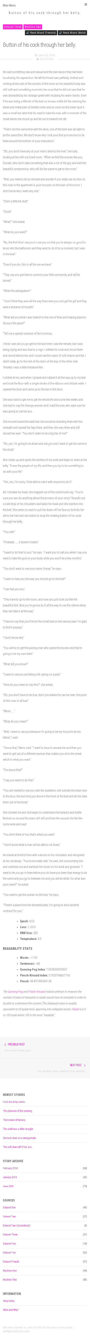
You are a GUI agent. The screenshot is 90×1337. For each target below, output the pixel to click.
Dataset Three (12, 26)
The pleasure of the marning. (18, 1110)
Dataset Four (9, 1243)
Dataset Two (9, 1216)
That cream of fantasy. (14, 1120)
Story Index (8, 1300)
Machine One (10, 1270)
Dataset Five (9, 1252)
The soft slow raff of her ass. (17, 1147)
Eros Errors (47, 59)
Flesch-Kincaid (36, 991)
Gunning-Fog (15, 991)
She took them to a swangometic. (20, 1138)
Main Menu (9, 5)
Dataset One (9, 1207)
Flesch (75, 1009)
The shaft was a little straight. (18, 1129)
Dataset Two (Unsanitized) (16, 1225)
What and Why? (10, 1309)
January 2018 (10, 1177)
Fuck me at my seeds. (14, 1101)
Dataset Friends (11, 1261)
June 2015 (8, 1186)
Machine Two (33, 26)
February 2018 (10, 1168)
